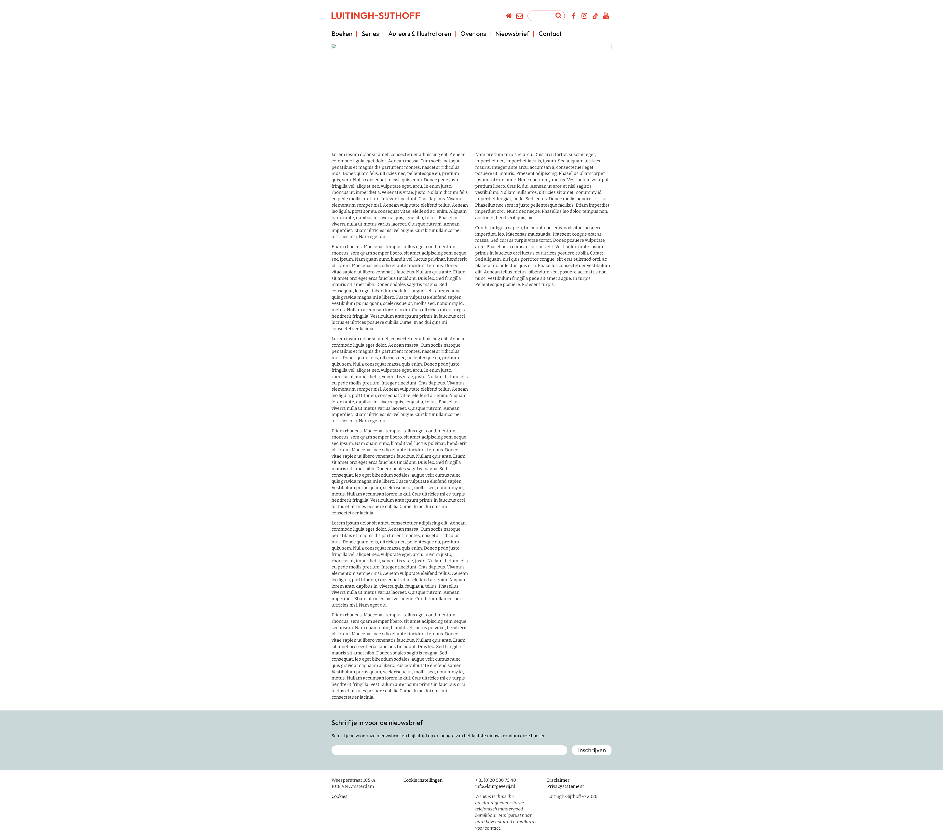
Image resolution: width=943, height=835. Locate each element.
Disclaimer (558, 780)
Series (370, 33)
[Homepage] (509, 16)
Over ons (473, 33)
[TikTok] (595, 18)
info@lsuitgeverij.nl (495, 786)
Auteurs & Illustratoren (419, 33)
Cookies (339, 796)
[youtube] (606, 16)
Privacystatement (565, 786)
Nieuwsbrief (512, 33)
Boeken (342, 33)
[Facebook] (573, 16)
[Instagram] (584, 16)
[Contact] (519, 16)
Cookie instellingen (423, 780)
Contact (550, 33)
